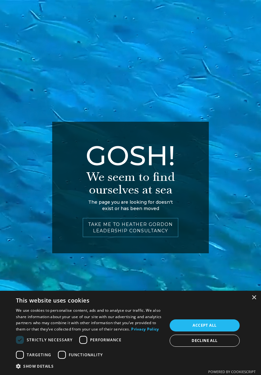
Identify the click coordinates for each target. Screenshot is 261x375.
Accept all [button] (204, 325)
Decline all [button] (204, 340)
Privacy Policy (145, 329)
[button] (89, 366)
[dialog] (130, 333)
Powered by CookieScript (232, 371)
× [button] (253, 297)
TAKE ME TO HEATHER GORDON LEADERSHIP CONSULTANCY (130, 228)
